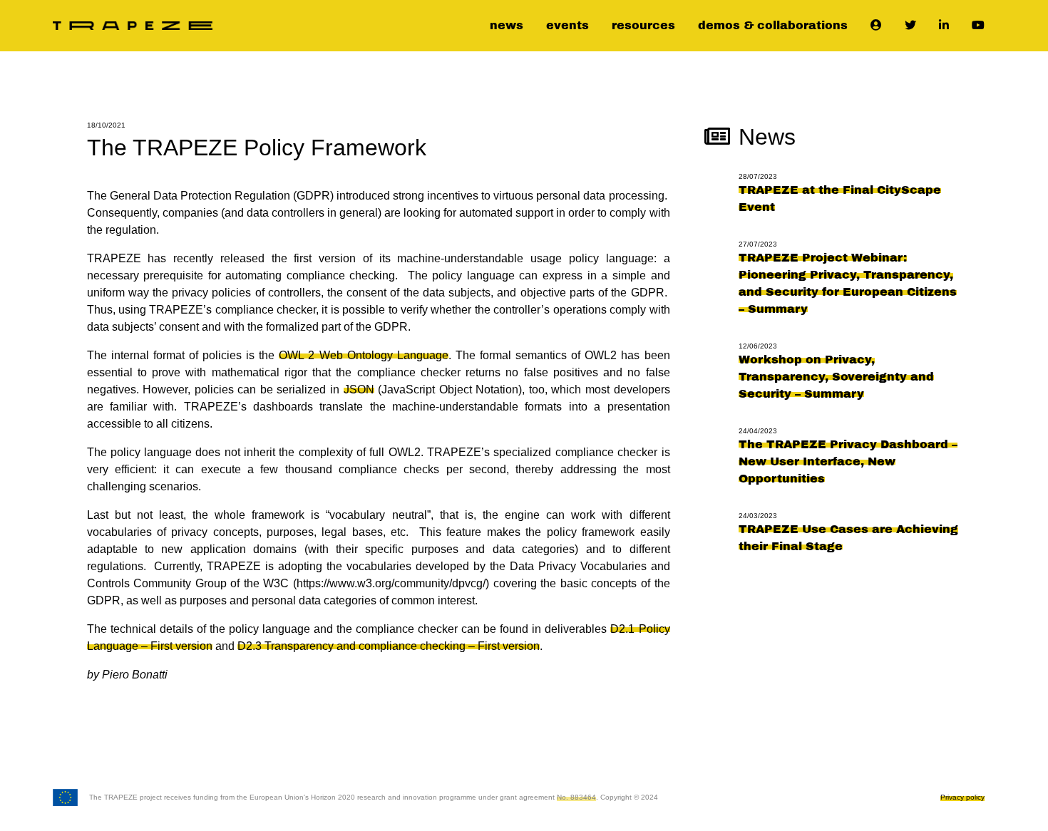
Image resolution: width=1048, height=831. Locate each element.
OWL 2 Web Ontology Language (363, 355)
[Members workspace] (876, 25)
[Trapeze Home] (132, 25)
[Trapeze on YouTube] (978, 25)
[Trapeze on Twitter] (910, 25)
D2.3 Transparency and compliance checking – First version (388, 646)
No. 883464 (576, 797)
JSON (359, 389)
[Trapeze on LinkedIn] (944, 25)
